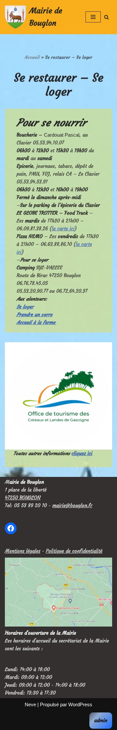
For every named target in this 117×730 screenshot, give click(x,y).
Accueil (32, 57)
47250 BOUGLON (23, 497)
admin (100, 720)
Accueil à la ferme (37, 322)
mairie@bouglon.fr (72, 505)
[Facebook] (11, 528)
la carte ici (63, 228)
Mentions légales (22, 551)
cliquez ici (82, 453)
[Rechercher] (106, 17)
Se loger (25, 307)
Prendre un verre (34, 314)
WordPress (80, 704)
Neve (30, 704)
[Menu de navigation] (93, 16)
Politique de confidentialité (74, 551)
